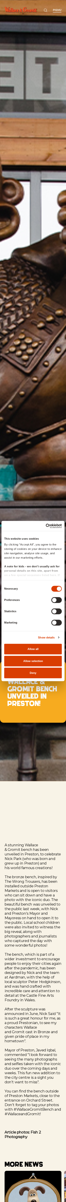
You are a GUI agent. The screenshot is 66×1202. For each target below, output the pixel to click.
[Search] (45, 10)
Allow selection (33, 661)
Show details (46, 637)
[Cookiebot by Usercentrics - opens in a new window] (46, 526)
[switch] (56, 600)
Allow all (32, 648)
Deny (33, 672)
